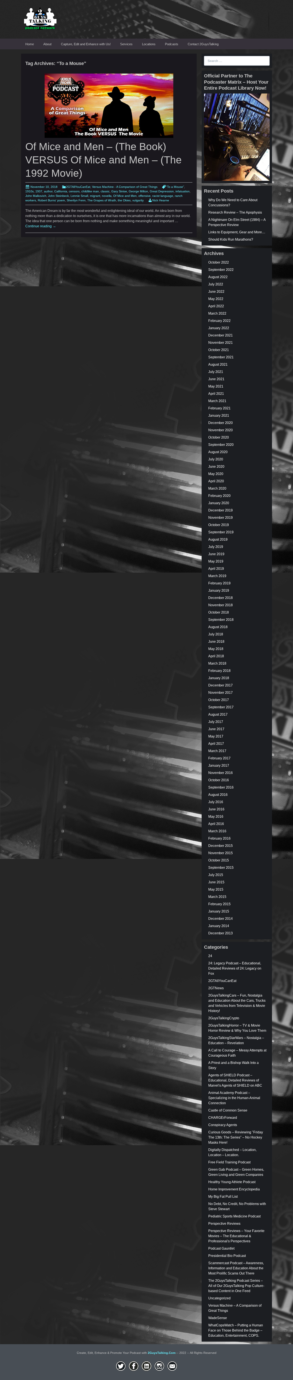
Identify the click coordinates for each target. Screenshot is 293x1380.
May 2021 (215, 386)
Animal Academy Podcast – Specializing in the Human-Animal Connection (234, 1098)
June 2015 (216, 882)
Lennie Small (79, 196)
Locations (149, 44)
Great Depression (162, 191)
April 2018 (216, 656)
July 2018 (215, 634)
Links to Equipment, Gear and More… (236, 232)
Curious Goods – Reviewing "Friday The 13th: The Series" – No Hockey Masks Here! (235, 1137)
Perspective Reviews (224, 1223)
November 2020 (220, 430)
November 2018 (220, 605)
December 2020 (220, 423)
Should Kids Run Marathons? (230, 239)
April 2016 (216, 824)
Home (29, 44)
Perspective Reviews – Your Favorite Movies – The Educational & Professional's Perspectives (236, 1236)
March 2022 (217, 313)
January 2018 (218, 678)
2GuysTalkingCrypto (223, 1018)
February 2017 (219, 758)
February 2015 (219, 904)
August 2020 (218, 452)
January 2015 (218, 911)
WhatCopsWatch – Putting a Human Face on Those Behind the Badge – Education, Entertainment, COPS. (235, 1330)
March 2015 (217, 897)
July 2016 (215, 802)
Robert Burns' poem (51, 200)
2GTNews (216, 988)
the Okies (124, 200)
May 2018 (215, 649)
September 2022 (221, 269)
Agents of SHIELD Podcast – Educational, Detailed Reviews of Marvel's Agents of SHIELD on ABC (235, 1080)
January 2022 (218, 328)
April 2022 (216, 306)
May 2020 (215, 474)
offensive (144, 196)
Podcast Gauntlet (221, 1248)
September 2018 (221, 619)
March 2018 (217, 663)
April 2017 (216, 743)
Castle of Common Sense (227, 1110)
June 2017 (216, 729)
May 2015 (215, 889)
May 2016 (215, 816)
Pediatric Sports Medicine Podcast (234, 1216)
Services (126, 44)
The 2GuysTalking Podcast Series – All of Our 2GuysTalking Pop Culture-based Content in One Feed (236, 1286)
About (47, 44)
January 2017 (218, 765)
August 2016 (218, 794)
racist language (162, 196)
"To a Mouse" (175, 187)
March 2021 (217, 401)
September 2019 (221, 532)
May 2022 (215, 299)
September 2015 (221, 867)
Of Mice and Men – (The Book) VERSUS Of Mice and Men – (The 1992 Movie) (103, 160)
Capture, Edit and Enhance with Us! (86, 44)
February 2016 (219, 838)
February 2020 (219, 496)
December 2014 (220, 918)
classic (105, 191)
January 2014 (218, 926)
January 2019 (218, 590)
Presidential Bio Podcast (227, 1256)
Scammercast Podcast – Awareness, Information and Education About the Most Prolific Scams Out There (236, 1268)
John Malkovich (35, 196)
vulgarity (138, 200)
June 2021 (216, 379)
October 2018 (218, 612)
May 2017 (215, 736)
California (60, 191)
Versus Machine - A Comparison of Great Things (124, 187)
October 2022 (218, 262)
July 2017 (215, 722)
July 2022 (215, 284)
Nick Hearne (160, 200)
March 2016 (217, 831)
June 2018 (216, 641)
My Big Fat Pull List (223, 1196)
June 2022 (216, 291)
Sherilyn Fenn (76, 200)
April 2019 (216, 568)
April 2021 (216, 393)
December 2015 (220, 846)
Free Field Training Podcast (229, 1162)
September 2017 (221, 707)
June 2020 (216, 466)
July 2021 (215, 372)
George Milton (138, 191)
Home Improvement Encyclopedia (234, 1189)
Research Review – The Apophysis (235, 212)
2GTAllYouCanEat (78, 187)
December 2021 (220, 335)
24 (210, 956)
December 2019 (220, 510)
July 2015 (215, 875)
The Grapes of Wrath (101, 200)
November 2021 (220, 342)
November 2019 (220, 517)
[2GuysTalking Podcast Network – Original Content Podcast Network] (40, 18)
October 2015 (218, 860)
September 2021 (221, 357)
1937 (38, 191)
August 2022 (218, 277)
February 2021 (219, 408)
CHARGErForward (222, 1117)
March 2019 (217, 576)
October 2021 (218, 350)
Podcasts (171, 44)
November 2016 (220, 773)
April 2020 (216, 481)
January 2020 (218, 503)
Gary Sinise (119, 191)
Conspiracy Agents (222, 1125)
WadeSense (217, 1318)
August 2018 (218, 627)
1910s (29, 191)
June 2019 (216, 554)
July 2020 (215, 459)
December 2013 (220, 933)
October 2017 (218, 700)
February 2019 (219, 583)
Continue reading (40, 226)
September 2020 (221, 444)
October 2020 (218, 437)
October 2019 (218, 525)
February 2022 (219, 321)
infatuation (182, 191)
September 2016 (221, 787)
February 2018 (219, 671)
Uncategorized (219, 1298)
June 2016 (216, 809)
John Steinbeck (58, 196)
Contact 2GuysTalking (203, 44)
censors (74, 191)
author (48, 191)
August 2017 (218, 714)
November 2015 (220, 853)
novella (107, 196)
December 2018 (220, 598)
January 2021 (218, 415)
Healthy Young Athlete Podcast (231, 1182)
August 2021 (218, 364)
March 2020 (217, 488)
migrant (95, 196)
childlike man (90, 191)
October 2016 (218, 780)
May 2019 (215, 561)
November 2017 (220, 692)
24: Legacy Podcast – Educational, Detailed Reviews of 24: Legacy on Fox (234, 968)
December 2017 (220, 685)
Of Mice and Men (125, 196)
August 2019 (218, 539)
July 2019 (215, 547)
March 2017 (217, 751)
